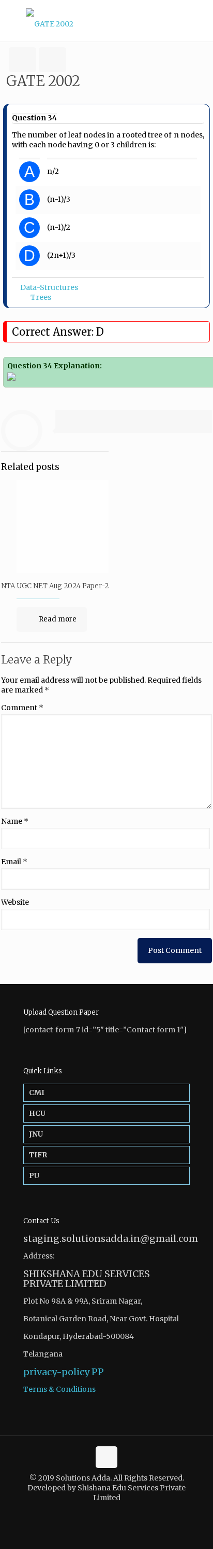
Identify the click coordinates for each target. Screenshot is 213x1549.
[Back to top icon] (106, 1457)
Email (14, 861)
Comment (22, 707)
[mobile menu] (199, 21)
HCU (37, 1113)
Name (14, 821)
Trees (41, 297)
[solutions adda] (106, 20)
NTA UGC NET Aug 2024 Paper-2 (55, 586)
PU (34, 1175)
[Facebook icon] (101, 1512)
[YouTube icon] (112, 1512)
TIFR (38, 1154)
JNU (36, 1134)
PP (98, 1372)
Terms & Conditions (59, 1389)
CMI (36, 1092)
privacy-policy (56, 1372)
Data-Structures (49, 287)
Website (15, 902)
